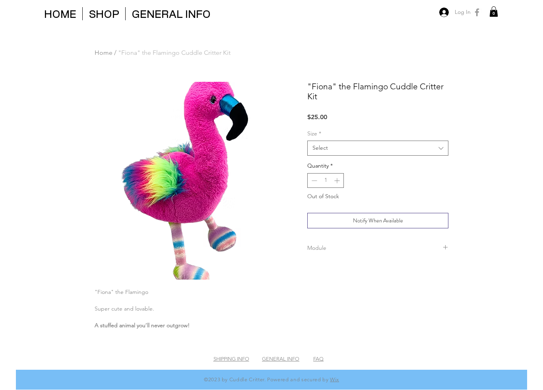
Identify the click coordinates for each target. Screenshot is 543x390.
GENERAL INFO (280, 359)
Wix (334, 379)
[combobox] (377, 148)
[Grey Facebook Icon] (477, 12)
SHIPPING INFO (231, 359)
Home (103, 52)
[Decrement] (313, 180)
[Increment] (338, 180)
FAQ (318, 359)
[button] (493, 11)
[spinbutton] (325, 180)
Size (314, 133)
